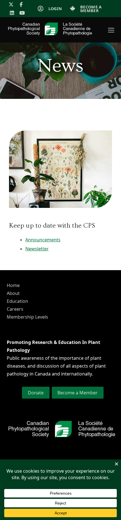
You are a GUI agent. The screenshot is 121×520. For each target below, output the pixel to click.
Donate (36, 393)
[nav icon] (111, 30)
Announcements (42, 240)
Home (13, 285)
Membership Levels (27, 317)
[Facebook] (21, 4)
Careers (15, 309)
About (13, 293)
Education (17, 301)
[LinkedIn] (12, 13)
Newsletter (37, 249)
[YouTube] (22, 13)
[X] (11, 4)
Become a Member (77, 393)
